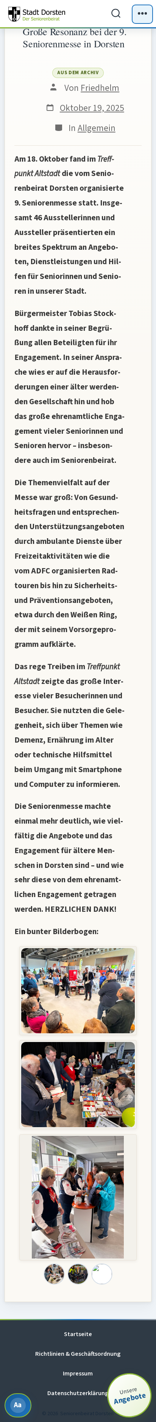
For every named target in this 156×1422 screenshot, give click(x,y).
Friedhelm (100, 88)
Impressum (78, 1373)
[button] (78, 990)
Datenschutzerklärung (77, 1393)
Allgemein (96, 128)
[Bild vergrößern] (54, 1274)
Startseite (78, 1334)
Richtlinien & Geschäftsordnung (77, 1353)
